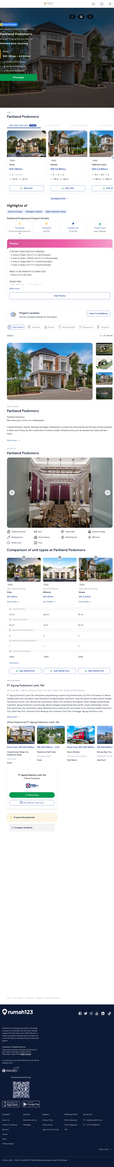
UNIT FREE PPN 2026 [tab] (22, 125)
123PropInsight (8, 1144)
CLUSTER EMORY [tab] (52, 125)
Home (9, 998)
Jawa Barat (29, 998)
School (51, 327)
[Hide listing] (93, 4)
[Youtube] (96, 1013)
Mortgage (27, 1125)
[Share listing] (110, 4)
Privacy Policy (48, 1120)
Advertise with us (30, 1120)
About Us (5, 1120)
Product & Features (9, 1125)
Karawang (39, 998)
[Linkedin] (103, 1013)
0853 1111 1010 (26, 1054)
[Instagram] (91, 1013)
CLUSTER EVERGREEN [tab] (79, 125)
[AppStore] (11, 1104)
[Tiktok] (109, 1013)
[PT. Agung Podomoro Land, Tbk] (32, 786)
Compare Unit (58, 198)
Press (4, 1139)
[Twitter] (85, 1013)
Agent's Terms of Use (51, 1129)
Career (5, 1134)
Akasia (53, 164)
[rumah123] (17, 1012)
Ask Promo (60, 295)
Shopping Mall (68, 327)
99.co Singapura (71, 1125)
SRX (66, 1129)
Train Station (18, 327)
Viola (11, 164)
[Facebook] (80, 1013)
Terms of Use (48, 1125)
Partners (5, 1129)
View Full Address (98, 313)
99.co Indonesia (71, 1120)
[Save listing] (102, 4)
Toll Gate (36, 327)
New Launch (18, 998)
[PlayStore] (31, 1104)
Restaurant (88, 327)
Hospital (105, 327)
